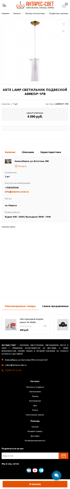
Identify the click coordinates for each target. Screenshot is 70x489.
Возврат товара (35, 431)
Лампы (35, 396)
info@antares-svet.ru (17, 191)
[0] (64, 7)
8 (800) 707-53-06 (13, 370)
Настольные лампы (35, 415)
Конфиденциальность (35, 440)
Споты (35, 410)
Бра (35, 405)
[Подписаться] (63, 456)
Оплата (35, 427)
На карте (22, 166)
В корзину (35, 484)
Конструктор (35, 401)
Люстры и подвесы (35, 387)
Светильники (35, 391)
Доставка (35, 436)
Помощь (35, 421)
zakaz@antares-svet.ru (16, 365)
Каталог (35, 381)
